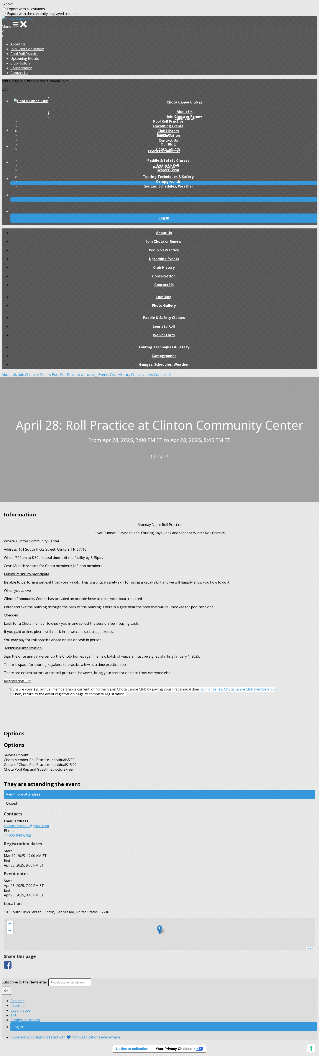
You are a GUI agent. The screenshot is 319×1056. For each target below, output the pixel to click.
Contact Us (19, 72)
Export (7, 4)
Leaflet (310, 948)
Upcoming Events (24, 58)
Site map (17, 1000)
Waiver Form (168, 170)
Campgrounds (168, 181)
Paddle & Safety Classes (168, 160)
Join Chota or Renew (27, 49)
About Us (18, 44)
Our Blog (168, 144)
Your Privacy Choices (174, 1048)
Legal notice (20, 1010)
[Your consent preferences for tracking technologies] (311, 1048)
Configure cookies (25, 1019)
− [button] (9, 930)
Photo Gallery (164, 305)
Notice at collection (132, 1048)
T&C (13, 1015)
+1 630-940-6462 (17, 835)
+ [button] (9, 923)
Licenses (17, 1005)
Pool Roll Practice (24, 53)
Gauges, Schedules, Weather (168, 186)
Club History (20, 63)
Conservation (21, 68)
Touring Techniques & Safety (168, 176)
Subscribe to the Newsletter (25, 982)
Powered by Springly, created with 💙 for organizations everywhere (65, 1037)
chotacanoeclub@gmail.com (26, 825)
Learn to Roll (164, 326)
